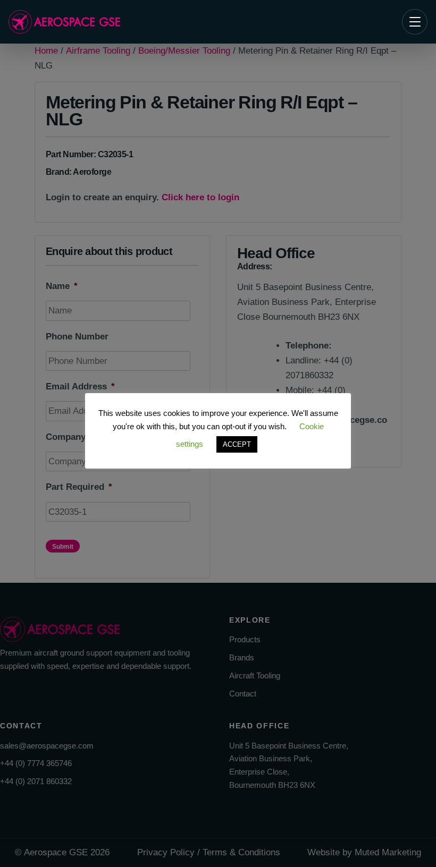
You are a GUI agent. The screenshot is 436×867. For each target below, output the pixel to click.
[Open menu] (414, 22)
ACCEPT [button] (237, 444)
